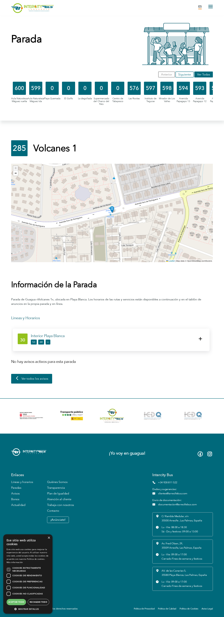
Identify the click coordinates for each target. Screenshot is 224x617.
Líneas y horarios (22, 482)
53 (33, 342)
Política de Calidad (167, 608)
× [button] (49, 538)
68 (41, 342)
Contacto (53, 510)
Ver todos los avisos (34, 378)
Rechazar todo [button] (38, 602)
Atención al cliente (59, 499)
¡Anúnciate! (58, 520)
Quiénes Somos (57, 482)
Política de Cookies (189, 608)
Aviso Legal (207, 608)
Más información (15, 562)
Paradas (16, 488)
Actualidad (18, 505)
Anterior (166, 74)
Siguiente (184, 74)
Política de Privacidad (144, 608)
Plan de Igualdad (58, 493)
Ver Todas (203, 74)
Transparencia (56, 488)
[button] (112, 209)
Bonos (15, 499)
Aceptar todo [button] (16, 602)
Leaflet (171, 260)
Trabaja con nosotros (60, 505)
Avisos (15, 493)
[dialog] (27, 574)
